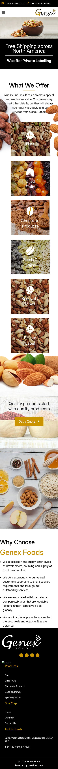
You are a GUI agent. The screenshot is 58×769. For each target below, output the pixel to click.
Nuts (30, 144)
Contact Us (10, 723)
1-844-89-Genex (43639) (17, 746)
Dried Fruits (10, 680)
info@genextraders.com (14, 3)
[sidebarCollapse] (3, 11)
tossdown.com (35, 765)
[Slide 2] (29, 37)
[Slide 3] (34, 37)
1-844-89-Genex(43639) (39, 3)
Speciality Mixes (13, 697)
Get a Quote (27, 421)
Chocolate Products (15, 686)
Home (8, 712)
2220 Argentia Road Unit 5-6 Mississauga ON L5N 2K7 (29, 739)
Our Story (9, 717)
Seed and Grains (13, 692)
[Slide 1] (23, 37)
